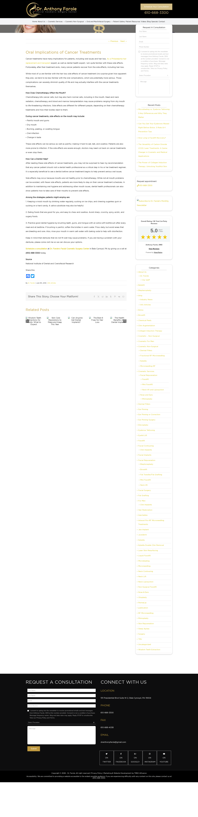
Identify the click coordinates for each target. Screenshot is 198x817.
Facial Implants (144, 455)
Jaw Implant (143, 530)
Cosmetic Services (146, 371)
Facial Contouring (146, 446)
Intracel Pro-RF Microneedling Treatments (151, 522)
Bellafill (141, 285)
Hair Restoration (145, 510)
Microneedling (144, 566)
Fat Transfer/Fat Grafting (151, 475)
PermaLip (142, 603)
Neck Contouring (145, 571)
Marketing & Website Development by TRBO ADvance (125, 773)
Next (122, 41)
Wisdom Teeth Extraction (149, 650)
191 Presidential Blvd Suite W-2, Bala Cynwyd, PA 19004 (126, 698)
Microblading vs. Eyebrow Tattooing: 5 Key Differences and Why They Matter (154, 113)
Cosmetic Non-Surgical (148, 346)
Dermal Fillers (146, 350)
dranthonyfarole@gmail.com (113, 742)
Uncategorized (144, 644)
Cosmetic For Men (146, 341)
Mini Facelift (147, 384)
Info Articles (52, 283)
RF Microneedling (145, 613)
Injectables (142, 515)
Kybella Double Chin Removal (151, 545)
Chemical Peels (144, 320)
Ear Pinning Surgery (146, 420)
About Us (142, 272)
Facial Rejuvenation (148, 375)
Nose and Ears (146, 395)
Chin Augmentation (146, 326)
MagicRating (158, 252)
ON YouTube (164, 760)
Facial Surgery (144, 490)
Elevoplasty (143, 425)
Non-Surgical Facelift (147, 587)
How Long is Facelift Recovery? (152, 138)
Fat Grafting (143, 495)
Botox (140, 310)
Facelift (145, 379)
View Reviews (154, 249)
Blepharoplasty (144, 290)
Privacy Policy (96, 773)
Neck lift (144, 485)
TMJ (140, 639)
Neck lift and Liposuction (153, 390)
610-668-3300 (156, 12)
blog (140, 296)
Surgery (141, 634)
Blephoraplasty (146, 464)
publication (143, 608)
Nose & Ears (143, 592)
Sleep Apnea (143, 629)
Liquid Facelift (144, 556)
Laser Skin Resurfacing (148, 550)
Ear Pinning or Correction (149, 414)
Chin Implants (146, 450)
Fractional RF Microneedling (152, 356)
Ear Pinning (143, 409)
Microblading (144, 561)
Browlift (141, 315)
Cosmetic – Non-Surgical (149, 336)
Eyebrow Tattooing (146, 430)
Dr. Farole (31, 283)
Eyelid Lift (142, 435)
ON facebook (121, 760)
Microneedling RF (147, 366)
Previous (114, 41)
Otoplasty (142, 597)
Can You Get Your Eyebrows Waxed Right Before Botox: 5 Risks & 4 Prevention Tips (153, 128)
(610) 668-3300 (98, 778)
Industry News (146, 300)
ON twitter (107, 760)
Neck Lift (142, 576)
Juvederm (142, 535)
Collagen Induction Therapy (150, 331)
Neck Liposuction (145, 582)
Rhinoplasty (147, 399)
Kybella (143, 361)
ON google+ (135, 760)
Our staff (146, 280)
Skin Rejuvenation (146, 624)
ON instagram (150, 760)
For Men (141, 501)
